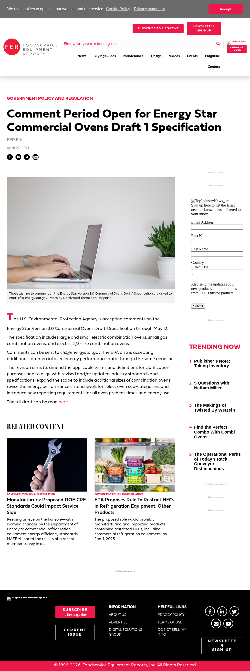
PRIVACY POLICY (171, 615)
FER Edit (15, 140)
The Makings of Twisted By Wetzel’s (215, 408)
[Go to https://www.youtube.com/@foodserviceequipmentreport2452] (228, 623)
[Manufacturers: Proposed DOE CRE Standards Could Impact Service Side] (47, 465)
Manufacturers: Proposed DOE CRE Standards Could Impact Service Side (46, 506)
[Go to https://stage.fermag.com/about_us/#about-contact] (216, 623)
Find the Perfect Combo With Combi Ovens (214, 432)
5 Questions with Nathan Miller (211, 385)
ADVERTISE (118, 622)
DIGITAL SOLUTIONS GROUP (125, 632)
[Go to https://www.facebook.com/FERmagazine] (210, 611)
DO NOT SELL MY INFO (172, 632)
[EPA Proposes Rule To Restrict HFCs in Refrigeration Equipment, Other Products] (135, 465)
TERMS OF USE (170, 622)
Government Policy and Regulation (50, 98)
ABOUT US (117, 615)
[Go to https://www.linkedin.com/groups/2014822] (222, 611)
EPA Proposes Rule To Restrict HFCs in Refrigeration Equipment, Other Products (134, 506)
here (63, 402)
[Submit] (218, 44)
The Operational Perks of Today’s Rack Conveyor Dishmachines (217, 461)
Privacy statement (149, 9)
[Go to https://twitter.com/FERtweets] (234, 611)
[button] (158, 28)
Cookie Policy (118, 9)
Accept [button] (225, 9)
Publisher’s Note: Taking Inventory (212, 363)
